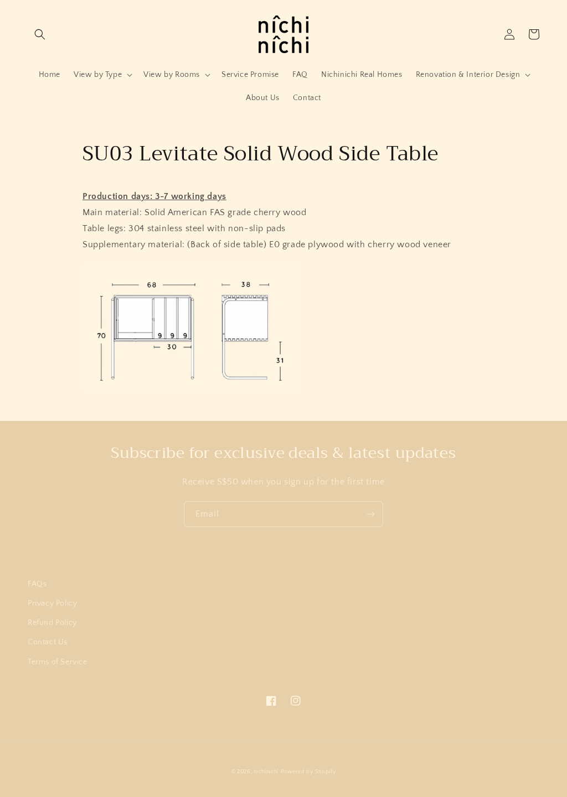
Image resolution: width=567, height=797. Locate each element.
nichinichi (266, 772)
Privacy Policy (52, 603)
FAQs (37, 584)
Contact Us (48, 642)
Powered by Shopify (308, 772)
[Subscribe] (370, 514)
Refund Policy (52, 622)
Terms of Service (57, 662)
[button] (40, 34)
